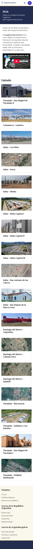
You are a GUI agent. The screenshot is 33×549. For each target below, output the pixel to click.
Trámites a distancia (8, 497)
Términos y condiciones (9, 535)
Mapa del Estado (7, 522)
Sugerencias (5, 538)
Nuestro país (5, 513)
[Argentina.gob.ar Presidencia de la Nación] (8, 3)
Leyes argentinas (7, 516)
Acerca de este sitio (7, 532)
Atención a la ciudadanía (9, 500)
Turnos (3, 494)
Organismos (5, 519)
